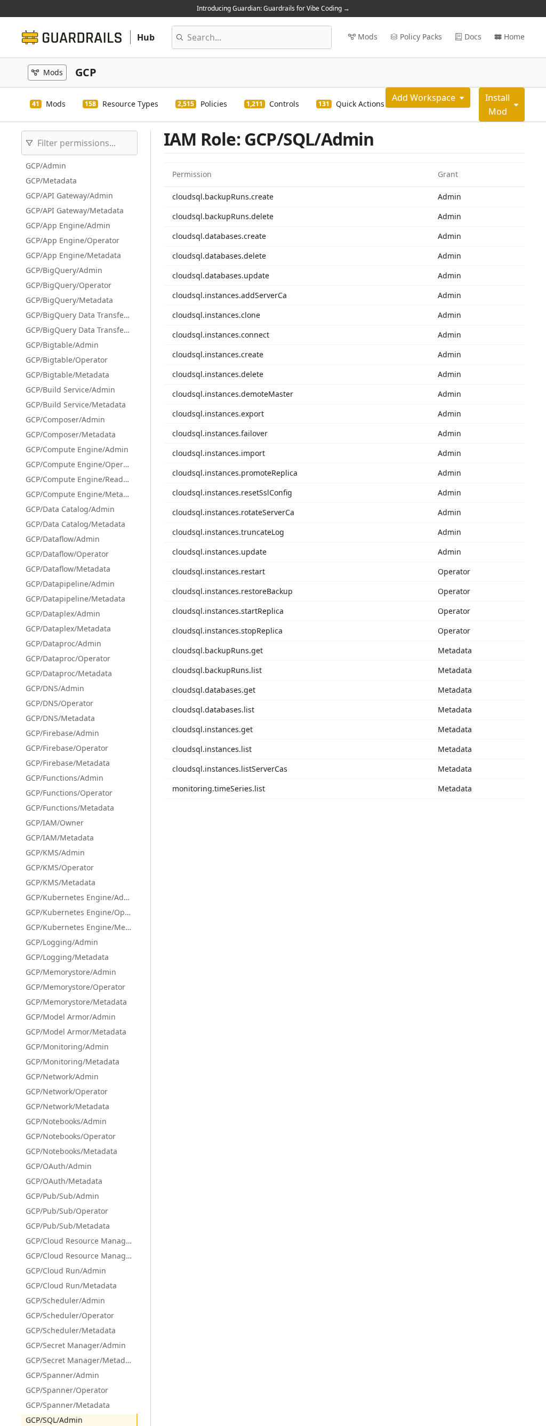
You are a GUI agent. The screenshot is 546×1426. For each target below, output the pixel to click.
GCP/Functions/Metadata (70, 808)
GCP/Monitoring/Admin (67, 1047)
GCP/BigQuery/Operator (68, 285)
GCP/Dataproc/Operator (68, 658)
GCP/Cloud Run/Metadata (71, 1285)
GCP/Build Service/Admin (70, 389)
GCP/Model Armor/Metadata (76, 1032)
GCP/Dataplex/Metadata (68, 628)
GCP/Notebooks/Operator (71, 1136)
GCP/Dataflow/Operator (67, 554)
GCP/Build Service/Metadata (76, 404)
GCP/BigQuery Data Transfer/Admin (82, 315)
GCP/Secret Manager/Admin (76, 1345)
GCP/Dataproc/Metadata (69, 673)
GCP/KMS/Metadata (60, 882)
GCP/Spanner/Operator (67, 1390)
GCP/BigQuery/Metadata (69, 300)
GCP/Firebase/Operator (67, 748)
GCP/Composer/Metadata (71, 434)
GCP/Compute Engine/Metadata (82, 494)
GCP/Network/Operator (67, 1091)
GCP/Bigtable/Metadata (67, 375)
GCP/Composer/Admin (65, 419)
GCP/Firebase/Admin (62, 733)
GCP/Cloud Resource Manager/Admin (82, 1241)
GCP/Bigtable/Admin (62, 345)
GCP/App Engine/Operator (72, 240)
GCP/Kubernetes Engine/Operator (82, 912)
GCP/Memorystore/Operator (75, 987)
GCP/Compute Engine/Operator (82, 464)
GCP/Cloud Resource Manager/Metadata (82, 1256)
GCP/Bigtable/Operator (67, 360)
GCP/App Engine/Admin (68, 225)
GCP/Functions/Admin (64, 778)
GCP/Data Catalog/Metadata (75, 524)
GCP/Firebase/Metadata (68, 763)
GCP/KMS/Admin (55, 852)
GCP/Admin (46, 166)
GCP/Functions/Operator (69, 793)
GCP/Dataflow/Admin (63, 539)
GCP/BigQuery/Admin (64, 270)
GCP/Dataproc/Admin (63, 643)
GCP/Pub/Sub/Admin (62, 1196)
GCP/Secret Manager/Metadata (81, 1360)
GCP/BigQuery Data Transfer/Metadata (82, 330)
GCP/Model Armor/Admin (71, 1017)
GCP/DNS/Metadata (60, 718)
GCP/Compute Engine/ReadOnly (82, 479)
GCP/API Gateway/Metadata (75, 210)
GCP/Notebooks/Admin (66, 1121)
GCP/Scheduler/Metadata (71, 1330)
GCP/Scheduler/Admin (65, 1300)
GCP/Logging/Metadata (67, 957)
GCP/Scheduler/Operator (70, 1315)
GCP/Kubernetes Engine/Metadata (82, 927)
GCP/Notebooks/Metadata (71, 1151)
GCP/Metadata (51, 180)
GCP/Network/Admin (62, 1076)
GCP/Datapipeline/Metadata (75, 599)
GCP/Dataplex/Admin (63, 613)
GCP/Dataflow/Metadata (68, 569)
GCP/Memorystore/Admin (71, 972)
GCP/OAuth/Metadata (64, 1181)
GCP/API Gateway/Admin (69, 195)
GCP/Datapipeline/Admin (70, 584)
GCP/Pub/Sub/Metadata (68, 1226)
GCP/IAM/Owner (55, 823)
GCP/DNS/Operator (59, 703)
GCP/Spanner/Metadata (68, 1405)
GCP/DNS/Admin (55, 688)
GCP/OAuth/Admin (59, 1166)
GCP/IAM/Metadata (60, 837)
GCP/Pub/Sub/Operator (67, 1211)
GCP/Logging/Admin (62, 942)
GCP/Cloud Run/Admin (66, 1270)
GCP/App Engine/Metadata (73, 255)
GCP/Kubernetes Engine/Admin (82, 897)
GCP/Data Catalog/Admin (70, 509)
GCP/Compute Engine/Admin (77, 449)
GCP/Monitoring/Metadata (72, 1061)
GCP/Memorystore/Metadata (76, 1002)
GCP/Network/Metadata (67, 1106)
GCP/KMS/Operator (60, 867)
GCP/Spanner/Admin (62, 1375)
